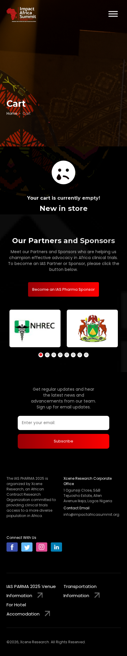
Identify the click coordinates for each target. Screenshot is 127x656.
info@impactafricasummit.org (91, 514)
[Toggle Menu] (113, 14)
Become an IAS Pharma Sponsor (63, 289)
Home (11, 113)
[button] (40, 355)
